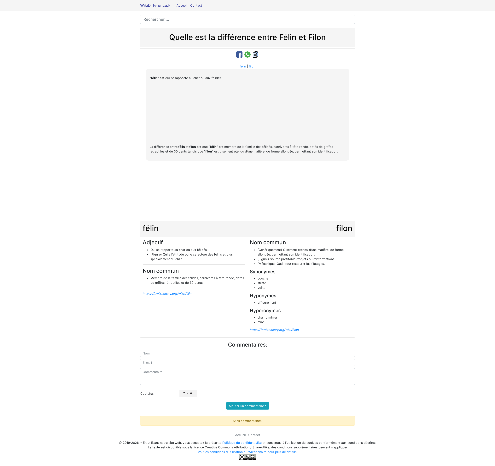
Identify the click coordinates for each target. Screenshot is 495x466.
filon (252, 66)
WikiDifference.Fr (156, 5)
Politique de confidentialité (242, 443)
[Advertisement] (248, 112)
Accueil (182, 5)
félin (243, 66)
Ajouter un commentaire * (247, 406)
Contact (196, 5)
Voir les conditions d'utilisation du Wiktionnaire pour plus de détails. (247, 452)
